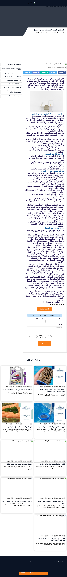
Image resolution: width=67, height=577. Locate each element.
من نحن (45, 567)
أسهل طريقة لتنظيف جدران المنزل (44, 32)
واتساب (44, 72)
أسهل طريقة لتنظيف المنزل (55, 304)
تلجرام (27, 72)
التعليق (60, 324)
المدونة (56, 32)
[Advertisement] (33, 50)
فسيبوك (61, 72)
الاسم (60, 318)
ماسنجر (35, 72)
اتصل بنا (29, 561)
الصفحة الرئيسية (58, 561)
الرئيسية (61, 32)
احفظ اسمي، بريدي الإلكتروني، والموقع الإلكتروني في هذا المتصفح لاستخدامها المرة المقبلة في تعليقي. (44, 336)
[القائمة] (63, 3)
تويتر (52, 72)
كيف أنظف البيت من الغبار (53, 302)
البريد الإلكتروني (39, 318)
